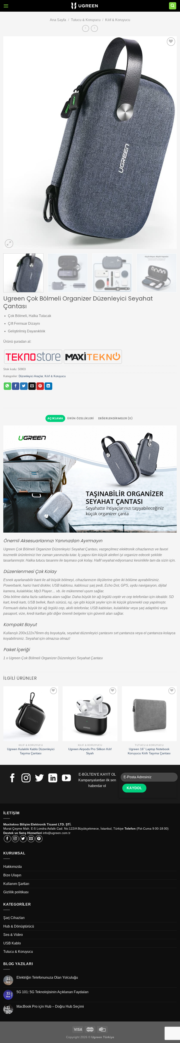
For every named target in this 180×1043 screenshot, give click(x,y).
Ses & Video (13, 935)
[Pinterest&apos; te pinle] (40, 386)
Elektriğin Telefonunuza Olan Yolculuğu (47, 977)
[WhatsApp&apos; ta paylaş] (7, 386)
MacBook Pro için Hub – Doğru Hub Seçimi (50, 1006)
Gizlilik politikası (16, 892)
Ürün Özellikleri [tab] (80, 418)
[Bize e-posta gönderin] (31, 838)
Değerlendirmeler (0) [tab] (115, 418)
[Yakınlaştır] (9, 243)
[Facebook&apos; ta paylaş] (15, 386)
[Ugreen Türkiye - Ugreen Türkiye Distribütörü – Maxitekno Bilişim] (84, 6)
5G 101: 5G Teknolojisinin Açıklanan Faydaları (52, 992)
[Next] (168, 142)
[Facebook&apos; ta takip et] (12, 779)
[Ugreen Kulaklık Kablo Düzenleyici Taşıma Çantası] (30, 713)
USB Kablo (12, 943)
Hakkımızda (12, 866)
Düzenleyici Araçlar (31, 376)
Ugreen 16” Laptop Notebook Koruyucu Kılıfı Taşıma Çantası (149, 751)
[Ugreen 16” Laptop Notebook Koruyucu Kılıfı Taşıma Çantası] (149, 713)
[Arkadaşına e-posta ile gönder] (32, 386)
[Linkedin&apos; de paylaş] (48, 386)
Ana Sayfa (58, 20)
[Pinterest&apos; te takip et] (39, 838)
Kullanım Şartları (16, 884)
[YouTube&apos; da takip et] (66, 779)
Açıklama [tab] (55, 418)
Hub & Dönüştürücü (18, 926)
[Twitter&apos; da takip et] (39, 779)
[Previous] (12, 142)
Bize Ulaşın (12, 875)
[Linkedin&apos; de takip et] (52, 779)
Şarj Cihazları (14, 918)
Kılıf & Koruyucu (117, 20)
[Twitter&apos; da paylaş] (23, 386)
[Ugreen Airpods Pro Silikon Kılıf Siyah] (90, 713)
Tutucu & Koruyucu (86, 20)
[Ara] (172, 5)
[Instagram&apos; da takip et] (26, 779)
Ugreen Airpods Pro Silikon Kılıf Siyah (90, 751)
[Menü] (6, 5)
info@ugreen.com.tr (56, 833)
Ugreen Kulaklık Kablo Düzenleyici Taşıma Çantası (30, 751)
